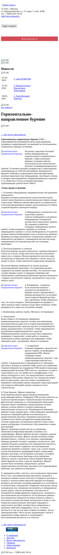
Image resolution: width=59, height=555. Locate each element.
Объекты (11, 543)
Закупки (29, 34)
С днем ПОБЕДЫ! (22, 79)
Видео (29, 57)
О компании (29, 30)
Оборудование (29, 48)
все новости (6, 107)
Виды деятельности (29, 39)
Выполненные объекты (29, 43)
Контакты (29, 52)
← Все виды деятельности (13, 134)
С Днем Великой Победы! (22, 97)
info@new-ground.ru (10, 16)
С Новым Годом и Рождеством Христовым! (22, 88)
